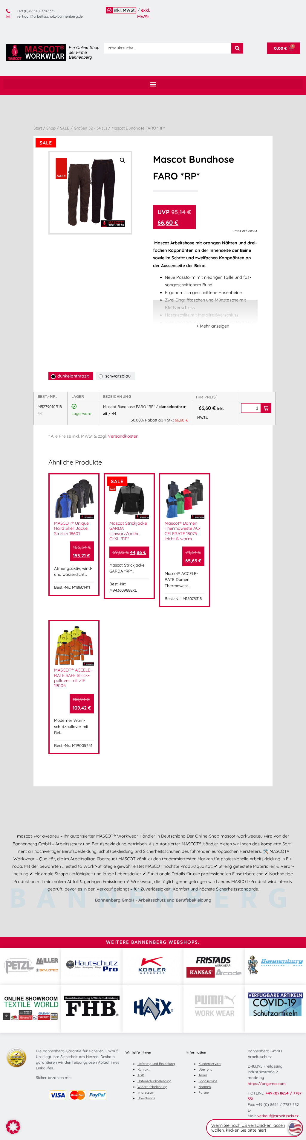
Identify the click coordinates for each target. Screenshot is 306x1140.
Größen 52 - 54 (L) (90, 128)
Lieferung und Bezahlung (156, 1064)
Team (202, 1075)
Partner (204, 1092)
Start (37, 128)
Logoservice (207, 1081)
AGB (140, 1075)
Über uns (205, 1069)
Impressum (145, 1092)
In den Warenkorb (266, 408)
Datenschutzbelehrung (154, 1081)
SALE (64, 128)
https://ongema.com (267, 1083)
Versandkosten (123, 436)
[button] (153, 84)
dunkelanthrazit (73, 376)
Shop (51, 128)
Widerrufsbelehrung (152, 1087)
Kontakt (143, 1069)
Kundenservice (209, 1064)
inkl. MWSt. (125, 10)
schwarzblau (118, 376)
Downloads (146, 1098)
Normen (204, 1087)
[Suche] (237, 48)
